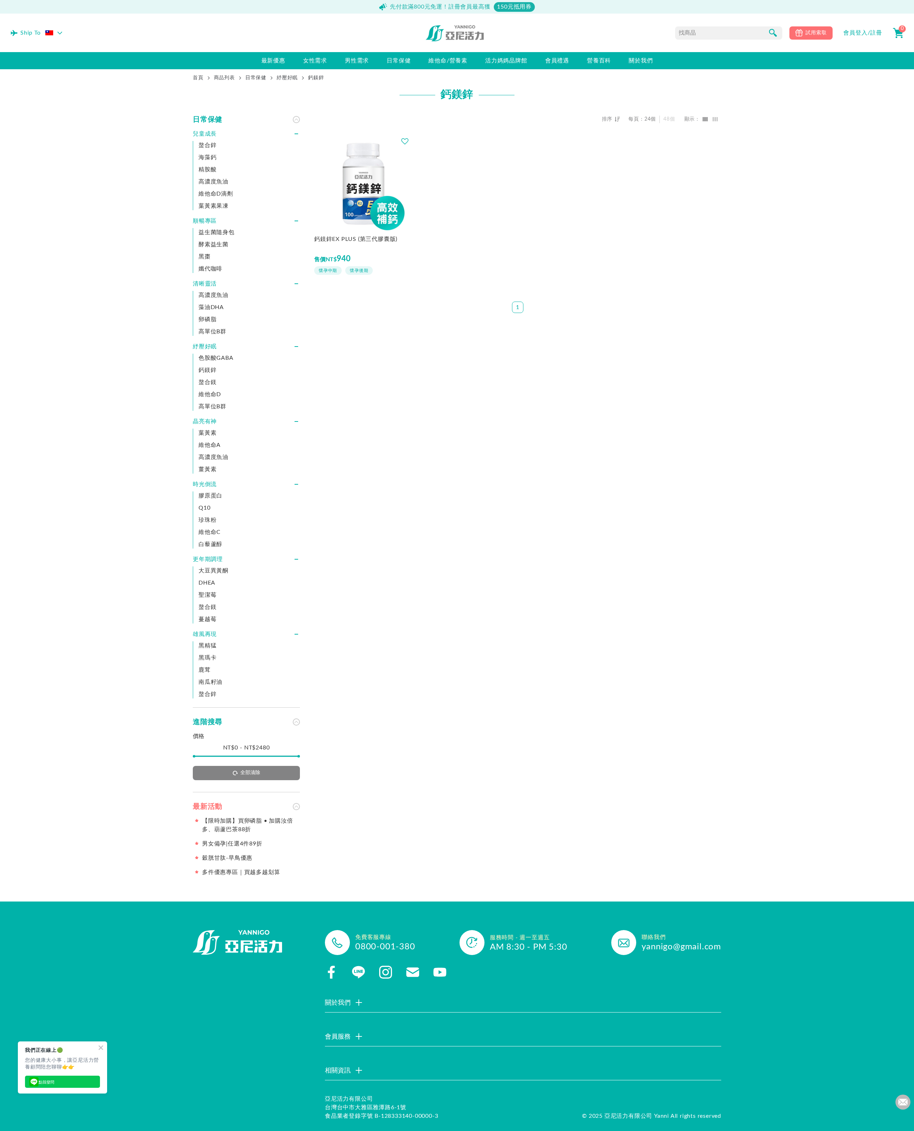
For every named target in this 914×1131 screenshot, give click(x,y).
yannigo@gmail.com (681, 947)
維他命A (210, 445)
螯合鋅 (207, 145)
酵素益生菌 (213, 244)
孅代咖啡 (210, 269)
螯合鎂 (207, 382)
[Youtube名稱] (439, 972)
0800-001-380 (385, 947)
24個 (650, 119)
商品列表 (224, 77)
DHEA (207, 583)
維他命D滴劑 (216, 194)
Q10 (204, 508)
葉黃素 (207, 433)
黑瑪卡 (207, 658)
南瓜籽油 (210, 682)
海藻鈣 (207, 157)
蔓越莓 (207, 619)
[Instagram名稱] (385, 972)
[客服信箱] (412, 972)
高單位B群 (212, 331)
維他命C (210, 532)
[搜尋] (773, 33)
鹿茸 (205, 670)
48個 (669, 119)
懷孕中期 (328, 270)
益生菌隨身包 (217, 232)
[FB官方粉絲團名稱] (331, 972)
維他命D (210, 394)
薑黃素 (207, 469)
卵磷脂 (207, 319)
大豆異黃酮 (213, 571)
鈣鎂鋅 (207, 370)
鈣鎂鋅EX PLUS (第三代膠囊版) (355, 239)
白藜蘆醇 (210, 544)
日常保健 (255, 77)
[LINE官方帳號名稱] (358, 972)
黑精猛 (207, 645)
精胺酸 (207, 169)
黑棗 (205, 256)
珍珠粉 (207, 520)
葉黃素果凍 (213, 206)
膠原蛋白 (210, 496)
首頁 (198, 77)
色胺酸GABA (216, 358)
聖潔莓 (207, 595)
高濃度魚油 (213, 182)
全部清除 (250, 772)
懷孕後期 (359, 270)
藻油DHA (211, 307)
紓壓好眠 (287, 77)
